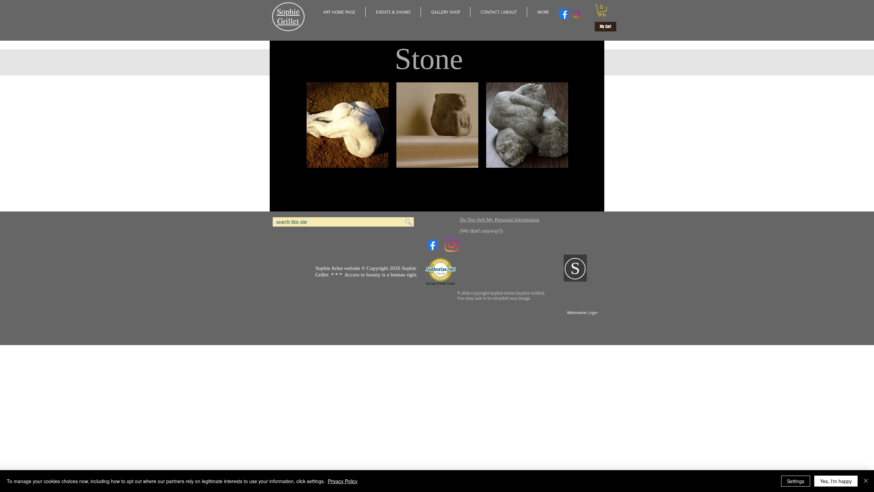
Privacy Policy (342, 481)
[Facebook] (563, 14)
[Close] (866, 481)
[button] (393, 12)
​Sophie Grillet (288, 16)
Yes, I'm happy (836, 481)
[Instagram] (576, 14)
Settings (795, 481)
